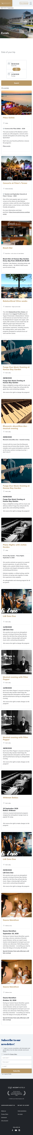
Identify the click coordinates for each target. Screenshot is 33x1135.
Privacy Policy (4, 1114)
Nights (16, 70)
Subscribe (16, 1071)
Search (16, 83)
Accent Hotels (11, 7)
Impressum (4, 1117)
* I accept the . (10, 1054)
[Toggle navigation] (31, 3)
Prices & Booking (24, 3)
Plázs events (6, 146)
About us (3, 1111)
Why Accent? (4, 1120)
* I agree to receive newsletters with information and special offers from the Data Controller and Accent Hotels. (16, 1050)
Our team (20, 1114)
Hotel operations (22, 1111)
